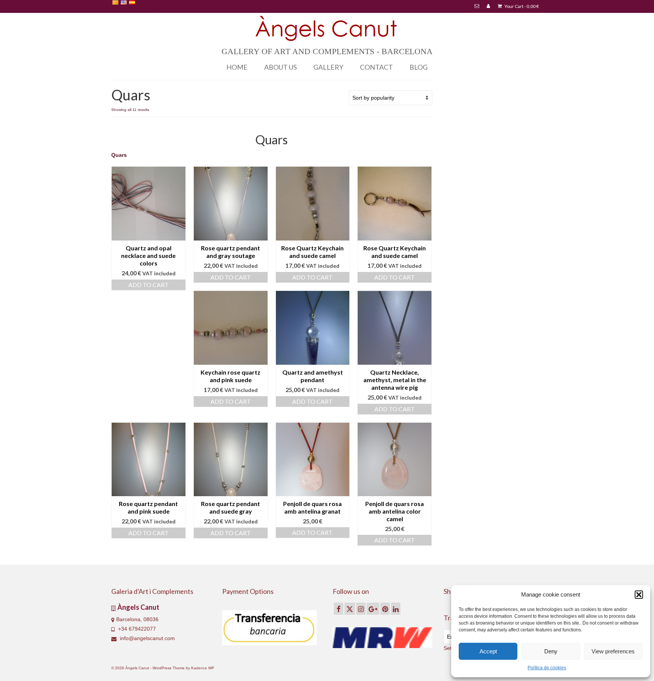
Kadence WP (202, 668)
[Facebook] (338, 608)
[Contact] (477, 6)
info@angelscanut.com (146, 638)
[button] (639, 594)
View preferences (613, 651)
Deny (550, 651)
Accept (488, 651)
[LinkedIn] (395, 608)
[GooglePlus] (373, 608)
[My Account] (488, 6)
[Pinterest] (385, 608)
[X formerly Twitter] (349, 608)
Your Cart (521, 6)
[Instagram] (361, 608)
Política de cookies (547, 667)
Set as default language (139, 9)
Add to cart (148, 284)
